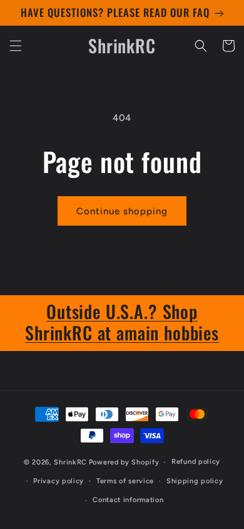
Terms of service (125, 481)
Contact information (128, 500)
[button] (15, 46)
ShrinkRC (70, 462)
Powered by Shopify (124, 462)
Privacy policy (58, 481)
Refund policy (195, 462)
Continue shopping (122, 211)
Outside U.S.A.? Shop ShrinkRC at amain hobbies (122, 321)
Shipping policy (194, 481)
